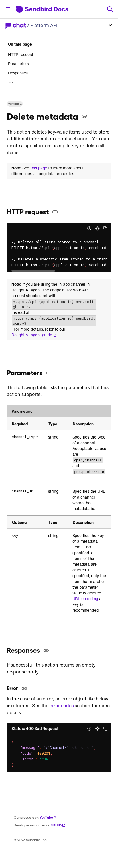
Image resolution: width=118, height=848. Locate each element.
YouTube (46, 817)
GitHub (56, 825)
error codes (62, 705)
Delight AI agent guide (31, 335)
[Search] (110, 9)
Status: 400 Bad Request (34, 728)
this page (38, 168)
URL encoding (85, 599)
